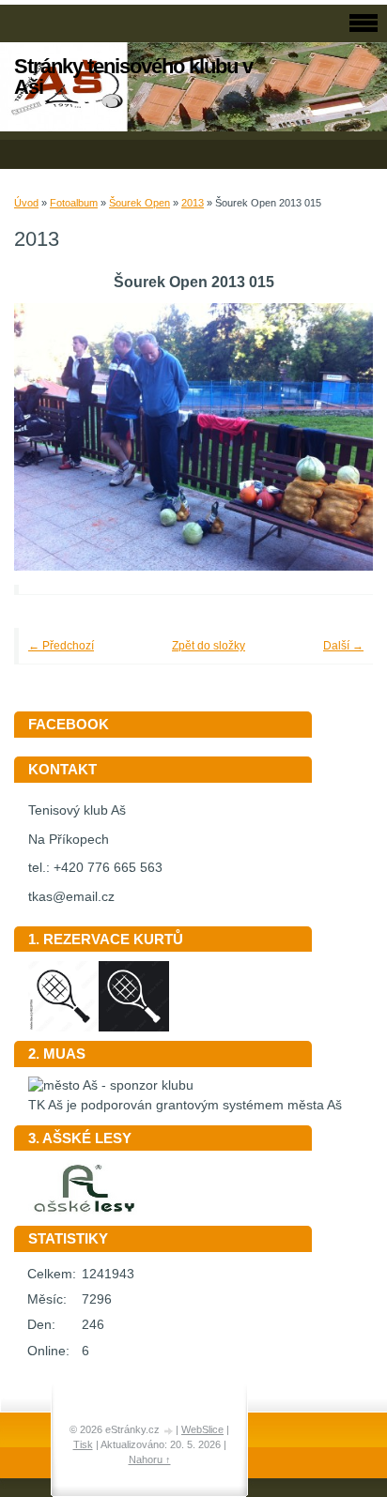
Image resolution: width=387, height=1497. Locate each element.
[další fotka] (333, 437)
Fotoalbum (74, 202)
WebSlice (202, 1429)
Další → (343, 645)
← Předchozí (61, 645)
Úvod (26, 202)
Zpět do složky (208, 645)
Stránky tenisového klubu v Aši (133, 76)
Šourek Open (139, 202)
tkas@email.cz (71, 897)
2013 (192, 202)
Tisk (83, 1444)
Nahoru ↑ (150, 1459)
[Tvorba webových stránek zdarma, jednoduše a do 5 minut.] (169, 1431)
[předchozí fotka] (54, 437)
